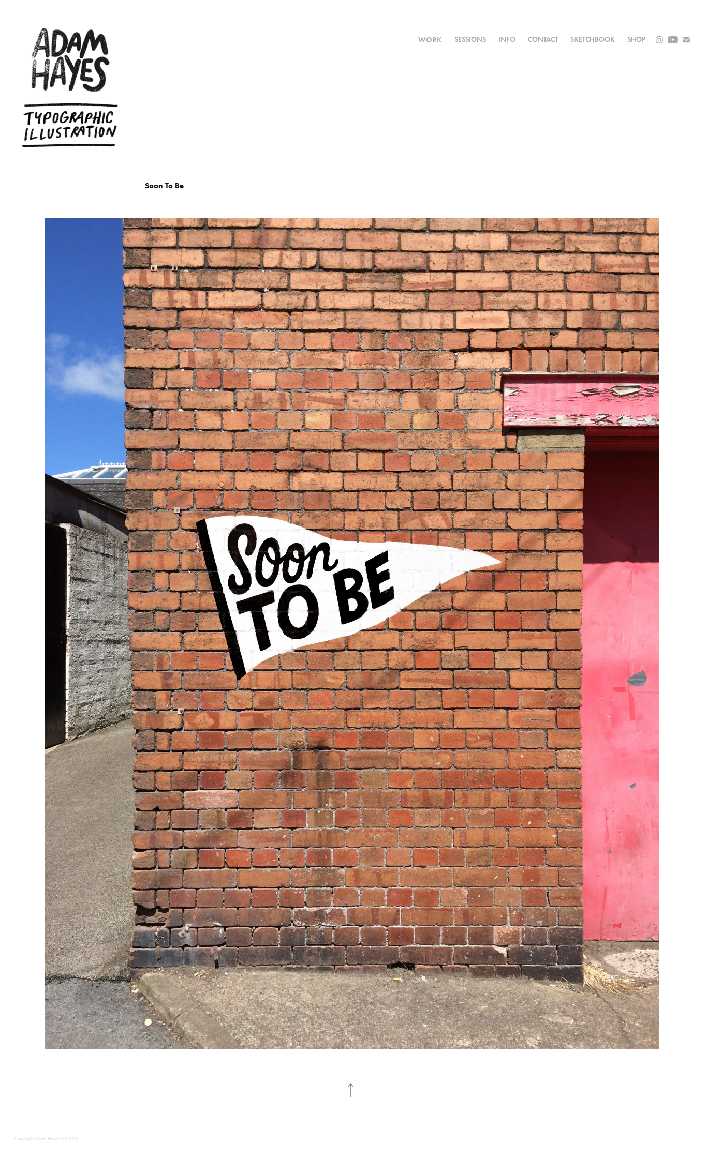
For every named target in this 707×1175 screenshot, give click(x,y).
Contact (543, 39)
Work (430, 39)
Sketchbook (592, 39)
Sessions (470, 39)
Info (506, 39)
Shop (636, 39)
